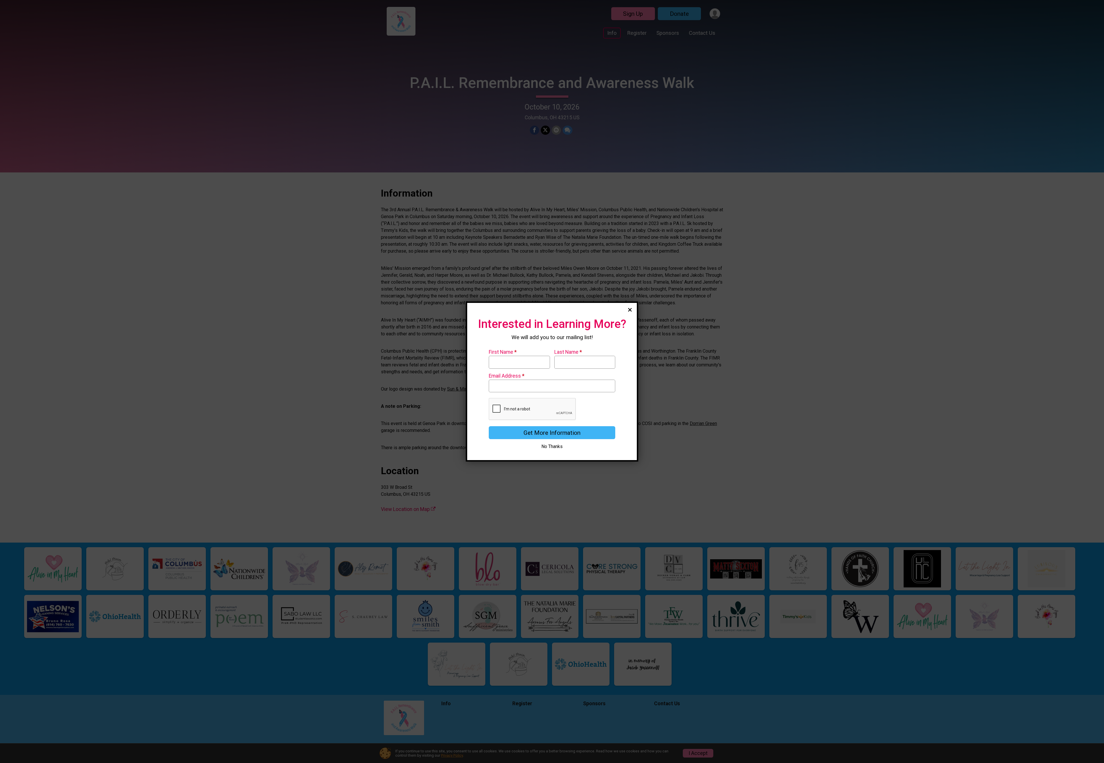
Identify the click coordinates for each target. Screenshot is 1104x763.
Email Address (506, 376)
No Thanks (552, 446)
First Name (503, 352)
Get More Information (552, 432)
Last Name (568, 352)
